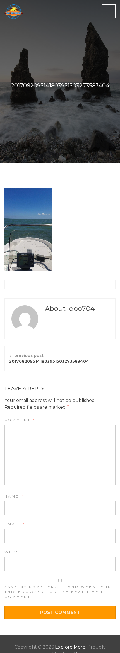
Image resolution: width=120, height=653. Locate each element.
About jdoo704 (70, 308)
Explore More (70, 647)
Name (14, 496)
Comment (19, 420)
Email (14, 524)
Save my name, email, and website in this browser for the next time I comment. (58, 591)
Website (16, 552)
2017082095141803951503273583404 (34, 358)
